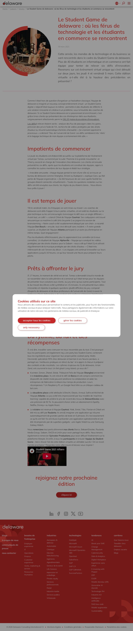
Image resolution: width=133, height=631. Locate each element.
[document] (66, 315)
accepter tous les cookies (36, 320)
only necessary (31, 327)
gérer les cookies (73, 320)
